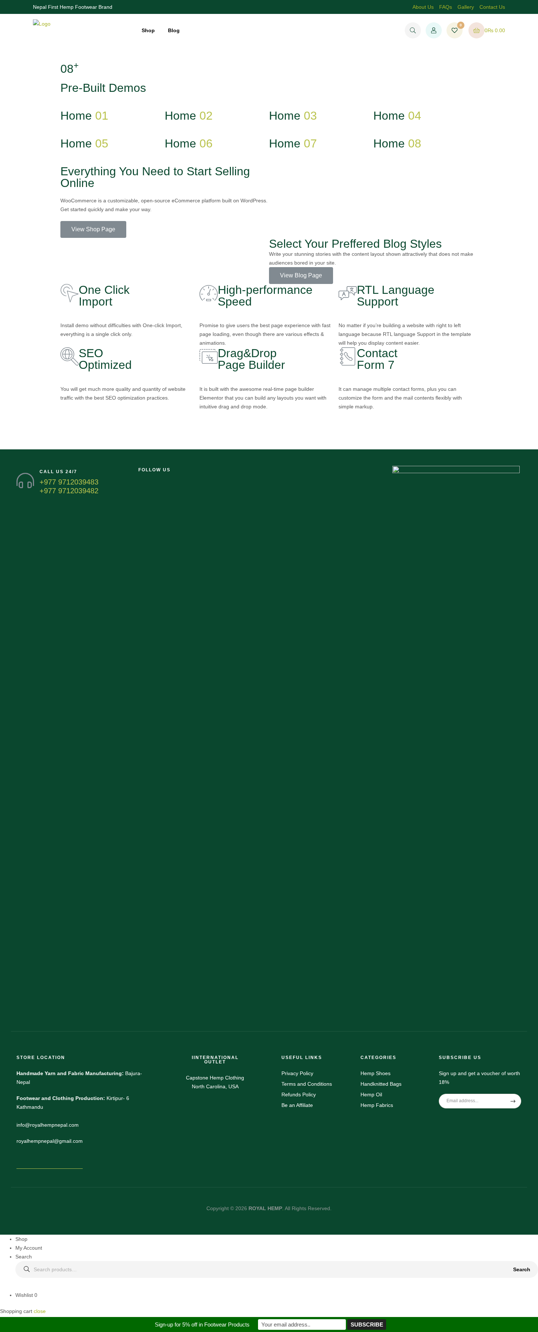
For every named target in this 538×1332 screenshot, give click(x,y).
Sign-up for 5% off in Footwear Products (202, 1324)
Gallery (465, 7)
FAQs (445, 7)
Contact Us (492, 7)
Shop (148, 30)
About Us (423, 7)
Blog (174, 30)
